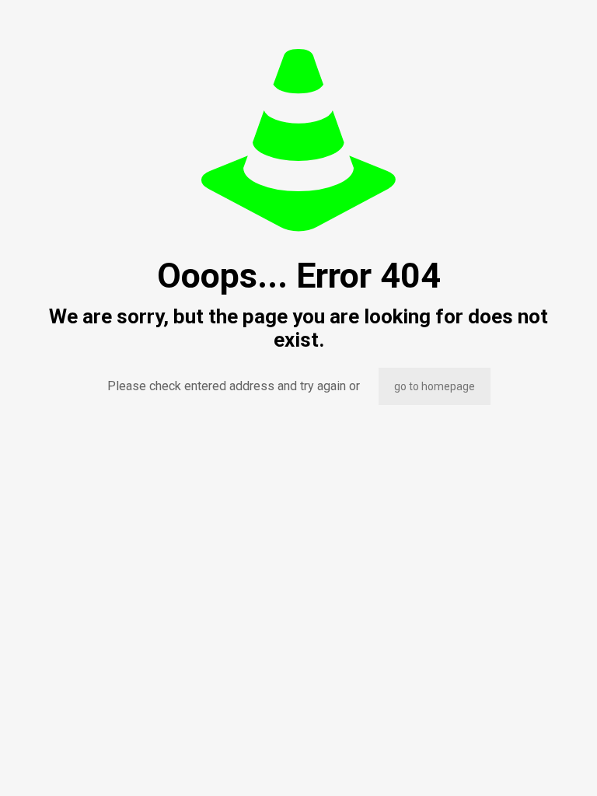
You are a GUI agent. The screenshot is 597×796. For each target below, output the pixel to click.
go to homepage (434, 386)
